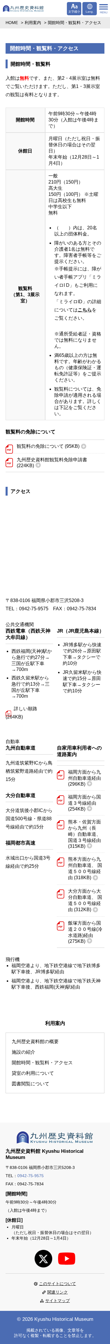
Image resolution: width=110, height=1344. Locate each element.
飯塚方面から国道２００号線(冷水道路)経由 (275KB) (85, 932)
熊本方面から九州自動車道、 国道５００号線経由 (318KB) (85, 868)
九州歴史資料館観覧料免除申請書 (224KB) (52, 462)
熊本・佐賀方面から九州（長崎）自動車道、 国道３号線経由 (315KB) (84, 834)
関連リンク (57, 1292)
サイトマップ (57, 1300)
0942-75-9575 (30, 1175)
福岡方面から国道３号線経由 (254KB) (84, 802)
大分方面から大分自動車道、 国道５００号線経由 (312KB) (85, 900)
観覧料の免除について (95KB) (48, 446)
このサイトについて (57, 1283)
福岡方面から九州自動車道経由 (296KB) (84, 778)
